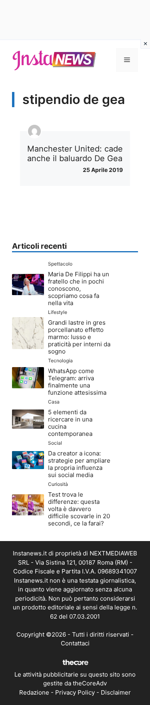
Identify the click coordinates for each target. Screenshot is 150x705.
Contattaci (75, 643)
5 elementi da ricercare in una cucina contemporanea (70, 422)
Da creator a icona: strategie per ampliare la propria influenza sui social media (79, 464)
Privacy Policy (75, 692)
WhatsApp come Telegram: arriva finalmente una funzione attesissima (77, 381)
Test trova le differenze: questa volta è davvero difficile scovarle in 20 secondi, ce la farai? (79, 509)
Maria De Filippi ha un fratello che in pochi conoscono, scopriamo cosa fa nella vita (78, 288)
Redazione (34, 692)
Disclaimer (116, 692)
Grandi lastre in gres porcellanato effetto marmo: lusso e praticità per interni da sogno (79, 337)
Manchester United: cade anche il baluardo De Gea (75, 153)
